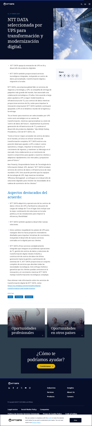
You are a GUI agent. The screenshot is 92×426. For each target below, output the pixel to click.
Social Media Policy (28, 409)
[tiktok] (17, 387)
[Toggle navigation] (90, 4)
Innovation (29, 297)
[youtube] (25, 387)
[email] (60, 75)
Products (50, 396)
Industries (51, 388)
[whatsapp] (76, 75)
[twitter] (72, 75)
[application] (46, 420)
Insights (70, 388)
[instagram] (29, 387)
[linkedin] (68, 75)
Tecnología (19, 297)
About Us (71, 392)
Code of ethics (71, 414)
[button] (82, 4)
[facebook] (64, 75)
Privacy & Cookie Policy (52, 414)
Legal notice (13, 409)
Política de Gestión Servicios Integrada (23, 414)
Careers (70, 396)
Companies (44, 409)
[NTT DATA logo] (7, 4)
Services (50, 392)
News (10, 297)
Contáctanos (45, 366)
